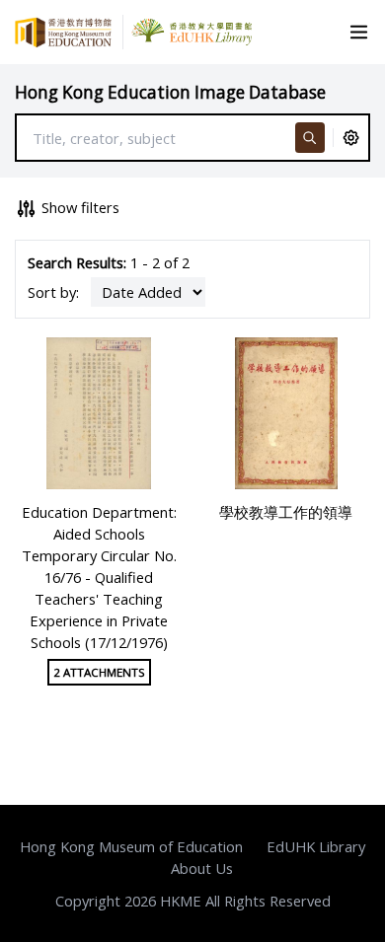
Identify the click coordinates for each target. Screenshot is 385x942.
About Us (202, 868)
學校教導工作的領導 (285, 512)
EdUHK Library (316, 846)
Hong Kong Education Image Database (170, 92)
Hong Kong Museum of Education (131, 846)
